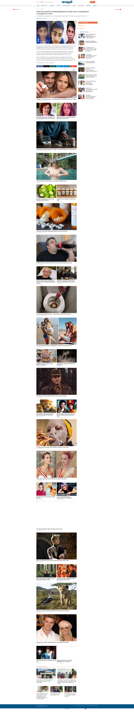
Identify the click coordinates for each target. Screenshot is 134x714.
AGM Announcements (94, 705)
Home (37, 8)
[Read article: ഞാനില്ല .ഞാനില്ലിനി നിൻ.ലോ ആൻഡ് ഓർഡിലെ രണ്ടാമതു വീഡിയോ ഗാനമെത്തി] (81, 76)
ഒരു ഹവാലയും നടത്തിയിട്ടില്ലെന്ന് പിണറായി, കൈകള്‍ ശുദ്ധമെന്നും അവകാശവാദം (91, 56)
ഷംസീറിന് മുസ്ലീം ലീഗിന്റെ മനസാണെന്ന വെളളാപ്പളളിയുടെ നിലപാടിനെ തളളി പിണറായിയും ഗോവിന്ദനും (90, 83)
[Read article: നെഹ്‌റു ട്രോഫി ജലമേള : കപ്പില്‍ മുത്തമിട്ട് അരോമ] (81, 63)
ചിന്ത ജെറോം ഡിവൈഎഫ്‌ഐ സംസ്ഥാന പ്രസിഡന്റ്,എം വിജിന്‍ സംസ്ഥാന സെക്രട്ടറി (90, 96)
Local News (80, 5)
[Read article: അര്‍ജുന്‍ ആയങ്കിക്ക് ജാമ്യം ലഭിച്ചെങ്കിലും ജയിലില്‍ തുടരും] (81, 43)
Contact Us (79, 705)
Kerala (43, 8)
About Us (75, 705)
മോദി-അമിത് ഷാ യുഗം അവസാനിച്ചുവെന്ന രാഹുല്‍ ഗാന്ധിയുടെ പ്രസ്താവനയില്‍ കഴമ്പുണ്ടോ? (90, 49)
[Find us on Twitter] (40, 2)
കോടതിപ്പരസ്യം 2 (81, 28)
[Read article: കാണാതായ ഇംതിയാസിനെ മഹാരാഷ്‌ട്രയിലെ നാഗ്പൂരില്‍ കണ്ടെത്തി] (70, 689)
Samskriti (88, 5)
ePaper (93, 2)
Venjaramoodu (51, 62)
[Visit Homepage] (67, 2)
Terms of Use (83, 705)
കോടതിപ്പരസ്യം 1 (81, 25)
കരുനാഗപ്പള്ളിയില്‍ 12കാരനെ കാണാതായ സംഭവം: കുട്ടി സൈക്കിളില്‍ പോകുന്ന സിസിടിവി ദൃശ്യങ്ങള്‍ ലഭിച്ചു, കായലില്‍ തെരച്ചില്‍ (42, 696)
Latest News (43, 5)
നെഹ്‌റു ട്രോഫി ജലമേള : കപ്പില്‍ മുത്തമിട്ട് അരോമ (90, 62)
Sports (58, 5)
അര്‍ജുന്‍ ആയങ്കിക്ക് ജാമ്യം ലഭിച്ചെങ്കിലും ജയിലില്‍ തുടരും (91, 42)
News (40, 8)
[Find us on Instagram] (38, 2)
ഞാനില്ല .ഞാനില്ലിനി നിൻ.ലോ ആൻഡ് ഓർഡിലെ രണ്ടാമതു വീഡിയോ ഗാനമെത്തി (91, 76)
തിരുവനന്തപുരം (41, 62)
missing (46, 62)
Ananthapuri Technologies (45, 706)
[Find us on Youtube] (42, 2)
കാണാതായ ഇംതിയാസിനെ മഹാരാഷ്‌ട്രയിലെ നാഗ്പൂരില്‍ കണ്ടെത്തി (70, 695)
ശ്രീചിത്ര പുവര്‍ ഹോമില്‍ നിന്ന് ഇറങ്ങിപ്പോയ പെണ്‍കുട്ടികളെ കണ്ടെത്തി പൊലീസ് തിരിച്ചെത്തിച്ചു (44, 681)
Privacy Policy (88, 705)
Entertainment (66, 5)
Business (94, 5)
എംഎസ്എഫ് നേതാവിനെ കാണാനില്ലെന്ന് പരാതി (55, 694)
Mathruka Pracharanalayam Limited (42, 705)
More (74, 5)
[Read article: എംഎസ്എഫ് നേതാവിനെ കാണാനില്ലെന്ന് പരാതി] (56, 689)
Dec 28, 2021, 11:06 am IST (51, 18)
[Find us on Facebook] (36, 2)
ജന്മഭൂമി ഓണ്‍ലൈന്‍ (42, 18)
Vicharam (52, 5)
